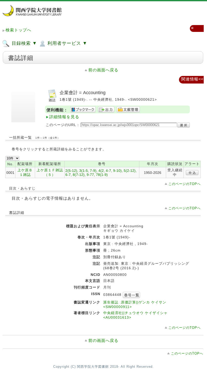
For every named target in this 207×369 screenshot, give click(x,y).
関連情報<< (192, 79)
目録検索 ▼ (23, 43)
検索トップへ (18, 30)
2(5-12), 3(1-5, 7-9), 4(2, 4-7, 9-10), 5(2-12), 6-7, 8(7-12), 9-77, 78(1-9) (101, 173)
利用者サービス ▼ (66, 43)
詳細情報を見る (64, 117)
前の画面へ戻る (103, 70)
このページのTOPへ (184, 184)
